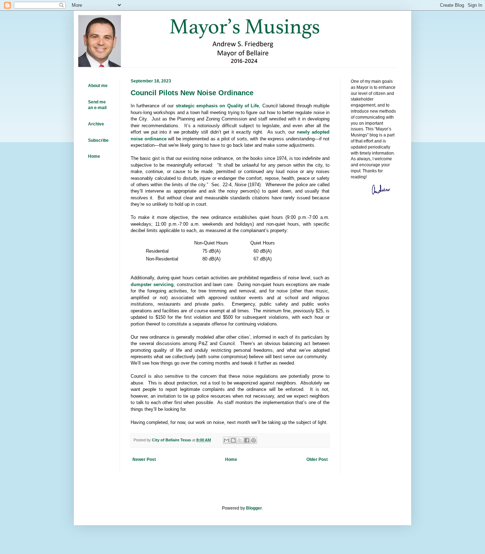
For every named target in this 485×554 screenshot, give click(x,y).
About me (98, 85)
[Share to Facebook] (246, 440)
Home (231, 459)
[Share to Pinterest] (253, 440)
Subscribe (98, 140)
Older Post (317, 459)
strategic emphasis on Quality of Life (217, 105)
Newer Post (144, 459)
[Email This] (226, 440)
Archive (96, 124)
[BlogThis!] (233, 440)
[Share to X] (240, 440)
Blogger (254, 508)
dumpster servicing (152, 284)
